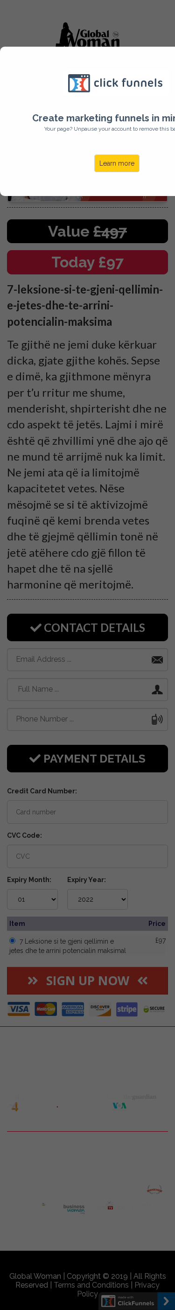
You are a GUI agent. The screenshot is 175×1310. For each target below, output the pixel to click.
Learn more (116, 163)
